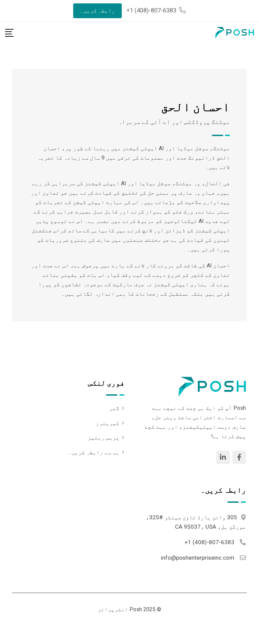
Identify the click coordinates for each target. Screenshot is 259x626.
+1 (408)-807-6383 (151, 10)
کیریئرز (107, 423)
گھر (114, 408)
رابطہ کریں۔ (97, 10)
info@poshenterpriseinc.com (197, 557)
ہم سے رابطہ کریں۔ (93, 452)
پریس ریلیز (103, 437)
